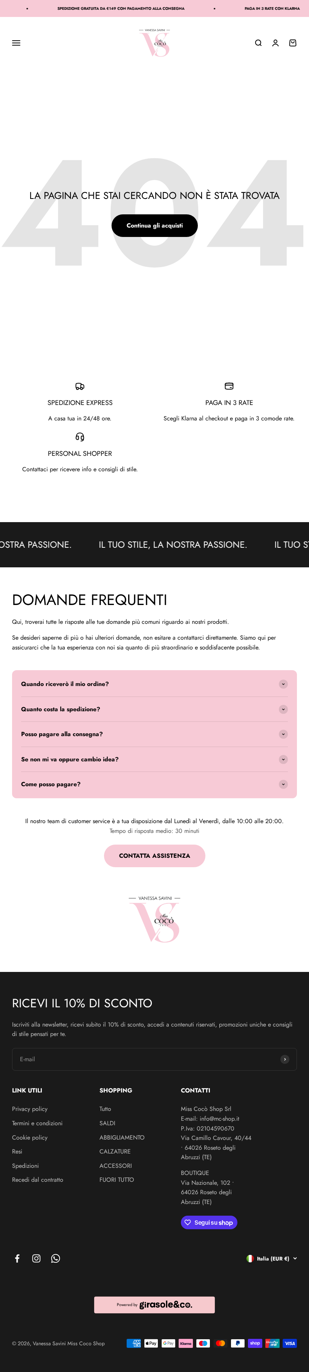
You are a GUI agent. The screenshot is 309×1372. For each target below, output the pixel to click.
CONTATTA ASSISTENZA (154, 855)
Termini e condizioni (37, 1123)
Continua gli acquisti (155, 225)
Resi (17, 1151)
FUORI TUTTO (116, 1179)
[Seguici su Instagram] (36, 1258)
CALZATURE (115, 1151)
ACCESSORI (115, 1165)
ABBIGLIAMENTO (122, 1137)
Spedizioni (25, 1165)
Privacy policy (29, 1109)
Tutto (105, 1109)
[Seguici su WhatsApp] (55, 1258)
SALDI (107, 1123)
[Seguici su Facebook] (17, 1258)
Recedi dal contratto (37, 1179)
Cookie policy (29, 1137)
